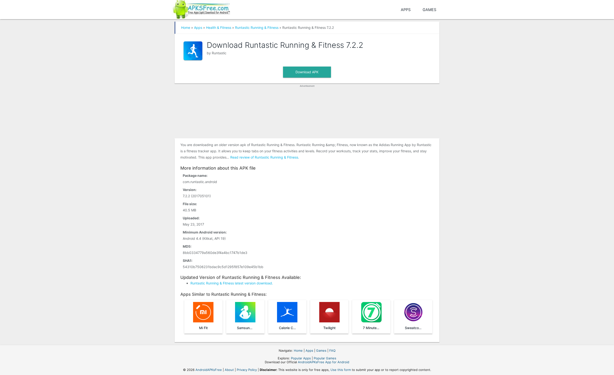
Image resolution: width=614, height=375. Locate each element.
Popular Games (325, 358)
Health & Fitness (218, 27)
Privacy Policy (247, 370)
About (229, 370)
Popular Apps (301, 358)
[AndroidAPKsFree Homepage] (201, 8)
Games (429, 9)
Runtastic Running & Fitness (256, 27)
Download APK (307, 72)
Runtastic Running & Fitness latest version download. (231, 283)
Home (185, 27)
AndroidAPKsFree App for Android (323, 362)
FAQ (332, 350)
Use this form (341, 370)
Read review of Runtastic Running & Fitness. (264, 157)
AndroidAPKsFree (208, 370)
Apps (406, 9)
